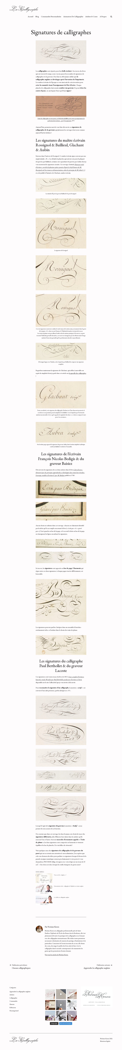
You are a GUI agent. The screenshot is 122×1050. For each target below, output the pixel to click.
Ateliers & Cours (91, 16)
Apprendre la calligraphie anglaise (20, 992)
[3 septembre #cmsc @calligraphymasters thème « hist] (72, 994)
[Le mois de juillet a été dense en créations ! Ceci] (61, 1016)
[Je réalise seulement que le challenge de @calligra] (61, 1005)
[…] (60, 167)
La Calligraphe (24, 9)
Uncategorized (14, 1011)
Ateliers (12, 995)
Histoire (12, 1004)
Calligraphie (13, 998)
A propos (103, 16)
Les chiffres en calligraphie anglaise (61, 897)
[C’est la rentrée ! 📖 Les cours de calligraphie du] (72, 1005)
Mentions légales (105, 1041)
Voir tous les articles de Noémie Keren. (56, 955)
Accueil (30, 16)
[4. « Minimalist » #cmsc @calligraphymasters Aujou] (61, 994)
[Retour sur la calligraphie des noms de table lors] (50, 1016)
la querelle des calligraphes (77, 373)
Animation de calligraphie (73, 16)
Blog (37, 16)
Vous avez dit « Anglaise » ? (60, 875)
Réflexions (13, 1007)
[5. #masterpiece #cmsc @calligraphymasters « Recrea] (50, 994)
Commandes (13, 1001)
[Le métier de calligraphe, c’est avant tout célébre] (72, 1016)
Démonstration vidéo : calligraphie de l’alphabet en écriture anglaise (68, 886)
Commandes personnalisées (51, 16)
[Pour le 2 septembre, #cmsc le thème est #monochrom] (50, 1005)
